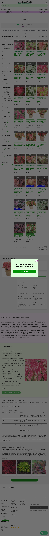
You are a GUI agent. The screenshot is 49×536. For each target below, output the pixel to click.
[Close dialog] (36, 261)
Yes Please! (24, 271)
